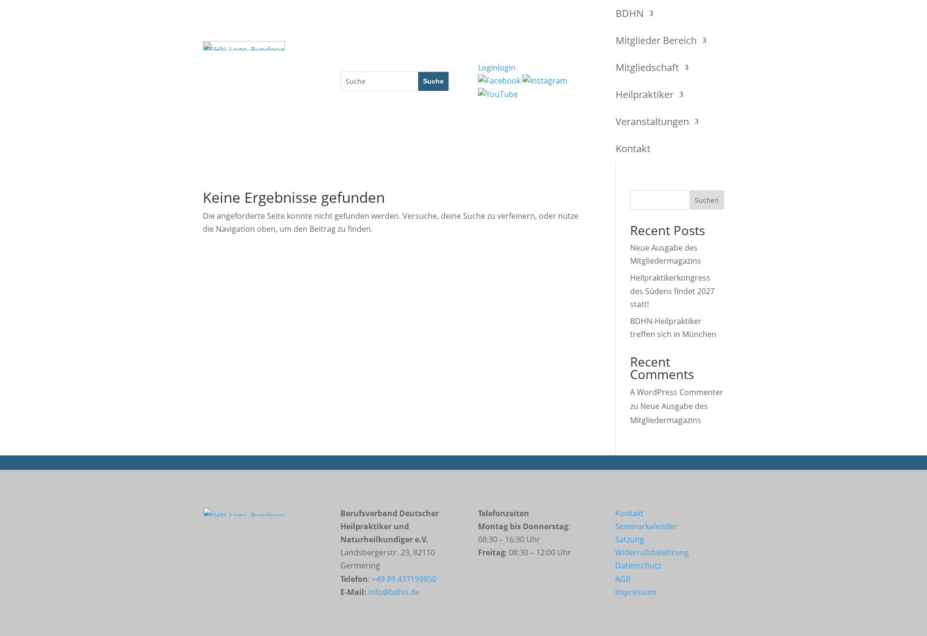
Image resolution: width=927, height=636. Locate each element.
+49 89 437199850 (404, 579)
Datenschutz (638, 565)
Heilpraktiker (645, 94)
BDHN (630, 13)
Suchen (707, 200)
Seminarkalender (646, 526)
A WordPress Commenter (676, 392)
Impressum (636, 592)
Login (497, 67)
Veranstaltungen (652, 121)
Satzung (629, 539)
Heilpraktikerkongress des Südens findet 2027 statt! (672, 290)
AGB (623, 579)
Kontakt (633, 148)
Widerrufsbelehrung (652, 552)
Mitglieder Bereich (656, 40)
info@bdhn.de (394, 592)
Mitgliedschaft (647, 67)
